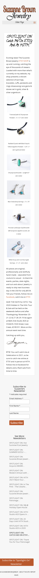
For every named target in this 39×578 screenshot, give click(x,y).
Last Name (14, 413)
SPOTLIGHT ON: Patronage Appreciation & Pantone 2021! (19, 499)
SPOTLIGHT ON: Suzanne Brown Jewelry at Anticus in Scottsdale (19, 458)
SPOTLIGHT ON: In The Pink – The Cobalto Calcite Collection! (19, 485)
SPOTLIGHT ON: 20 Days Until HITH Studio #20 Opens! (19, 520)
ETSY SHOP (23, 61)
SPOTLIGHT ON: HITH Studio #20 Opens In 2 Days (18, 513)
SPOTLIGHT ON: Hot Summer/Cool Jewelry (18, 444)
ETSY (28, 297)
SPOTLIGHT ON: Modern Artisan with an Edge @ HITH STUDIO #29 (19, 471)
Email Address (16, 398)
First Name (14, 405)
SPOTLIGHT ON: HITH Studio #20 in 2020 (18, 527)
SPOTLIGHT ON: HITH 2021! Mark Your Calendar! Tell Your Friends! (18, 478)
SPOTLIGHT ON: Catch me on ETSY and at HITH (18, 534)
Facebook (10, 297)
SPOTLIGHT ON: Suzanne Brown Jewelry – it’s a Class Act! (19, 492)
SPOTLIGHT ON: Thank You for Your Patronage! (19, 540)
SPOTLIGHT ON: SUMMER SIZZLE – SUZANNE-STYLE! (17, 451)
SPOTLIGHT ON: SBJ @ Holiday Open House (18, 506)
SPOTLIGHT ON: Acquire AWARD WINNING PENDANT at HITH (19, 464)
